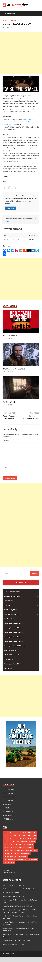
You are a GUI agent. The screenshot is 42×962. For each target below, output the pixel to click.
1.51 (14, 838)
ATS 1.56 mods (8, 808)
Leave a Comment (19, 28)
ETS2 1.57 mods (8, 789)
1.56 (5, 841)
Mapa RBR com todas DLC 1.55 (21, 906)
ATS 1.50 (14, 844)
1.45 (19, 835)
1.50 (9, 838)
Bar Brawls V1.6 (9, 402)
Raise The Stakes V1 (12, 240)
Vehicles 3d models (9, 872)
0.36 (5, 832)
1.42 (5, 835)
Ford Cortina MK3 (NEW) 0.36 (19, 940)
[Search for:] (21, 573)
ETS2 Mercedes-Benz (22, 853)
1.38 (19, 832)
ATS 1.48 (32, 841)
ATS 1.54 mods (8, 815)
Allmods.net (10, 954)
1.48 (34, 835)
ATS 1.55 (14, 847)
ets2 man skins (8, 853)
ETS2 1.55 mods (8, 797)
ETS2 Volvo (33, 859)
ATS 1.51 (22, 844)
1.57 (9, 841)
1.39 (24, 832)
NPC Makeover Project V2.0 (14, 369)
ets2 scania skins (9, 859)
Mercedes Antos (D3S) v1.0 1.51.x (25, 889)
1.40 (29, 832)
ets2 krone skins (31, 850)
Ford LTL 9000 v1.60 (19, 944)
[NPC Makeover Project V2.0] (21, 366)
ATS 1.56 (22, 847)
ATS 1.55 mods (8, 811)
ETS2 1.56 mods (8, 793)
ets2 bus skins (8, 850)
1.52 (19, 838)
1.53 (24, 838)
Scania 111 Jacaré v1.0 (16, 885)
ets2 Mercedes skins (10, 856)
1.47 (29, 835)
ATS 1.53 (30, 844)
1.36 (9, 832)
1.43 (9, 835)
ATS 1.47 (24, 841)
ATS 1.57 (30, 847)
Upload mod (21, 583)
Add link (10, 208)
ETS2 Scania (23, 856)
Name (5, 468)
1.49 (5, 838)
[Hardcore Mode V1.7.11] (21, 333)
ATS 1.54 (6, 847)
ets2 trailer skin (22, 859)
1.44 (14, 835)
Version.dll (25, 122)
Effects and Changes (9, 20)
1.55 (34, 838)
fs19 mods (6, 870)
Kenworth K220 (16, 892)
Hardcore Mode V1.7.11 (12, 336)
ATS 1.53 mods (8, 819)
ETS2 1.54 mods (8, 800)
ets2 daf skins (19, 850)
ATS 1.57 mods (8, 804)
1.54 (29, 838)
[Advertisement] (21, 53)
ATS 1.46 (16, 841)
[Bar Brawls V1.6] (21, 400)
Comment (7, 440)
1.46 (24, 835)
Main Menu (11, 13)
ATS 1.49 (6, 844)
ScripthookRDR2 (28, 119)
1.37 (14, 832)
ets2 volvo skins (9, 862)
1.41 (34, 832)
